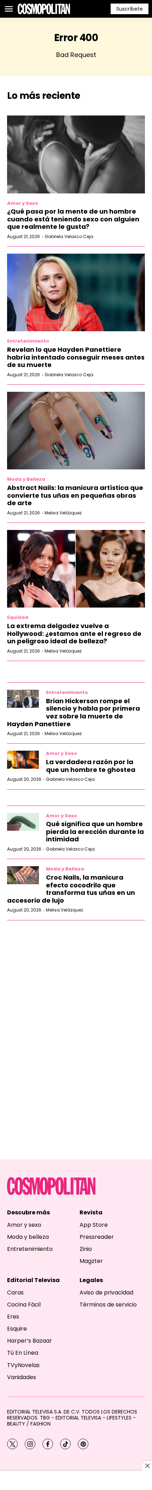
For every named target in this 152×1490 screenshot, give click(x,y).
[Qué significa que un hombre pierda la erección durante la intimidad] (23, 822)
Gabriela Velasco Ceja (69, 236)
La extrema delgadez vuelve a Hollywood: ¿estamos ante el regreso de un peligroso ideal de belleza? (74, 633)
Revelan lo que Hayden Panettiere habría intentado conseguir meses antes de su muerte (76, 357)
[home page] (44, 9)
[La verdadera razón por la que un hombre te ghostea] (23, 760)
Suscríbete (129, 8)
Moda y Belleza (26, 479)
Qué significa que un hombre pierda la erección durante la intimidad (95, 831)
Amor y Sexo (22, 203)
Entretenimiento (28, 341)
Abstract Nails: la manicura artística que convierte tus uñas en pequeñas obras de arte (75, 495)
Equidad (17, 617)
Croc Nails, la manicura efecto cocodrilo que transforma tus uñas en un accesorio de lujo (71, 889)
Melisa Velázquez (63, 513)
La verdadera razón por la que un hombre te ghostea (90, 765)
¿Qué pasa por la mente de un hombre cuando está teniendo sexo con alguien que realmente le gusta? (73, 219)
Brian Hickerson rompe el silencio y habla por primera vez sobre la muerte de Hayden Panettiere (73, 712)
